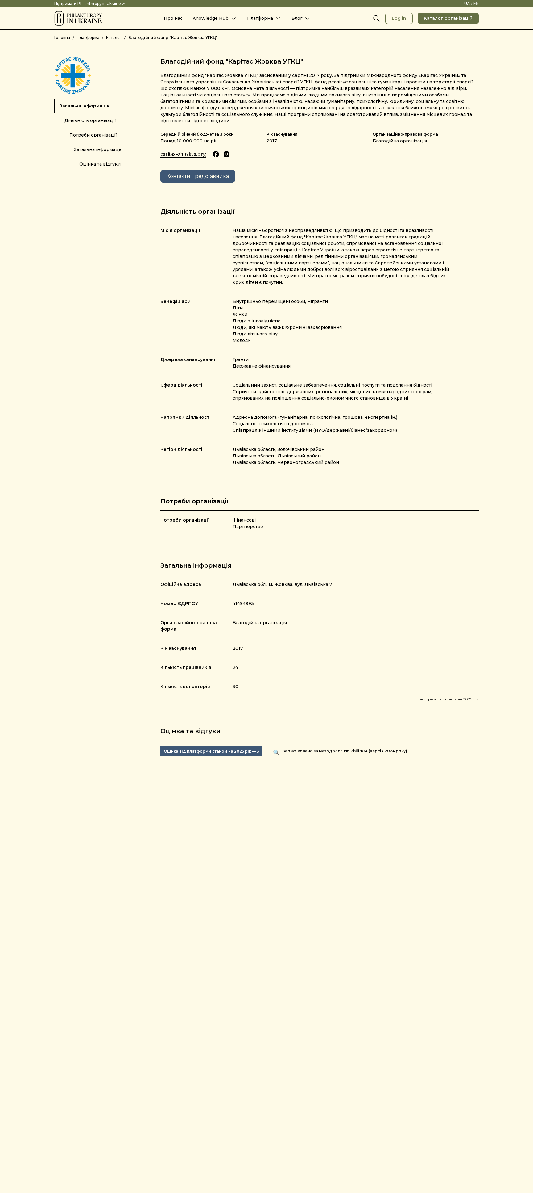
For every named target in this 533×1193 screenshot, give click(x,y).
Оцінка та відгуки (100, 164)
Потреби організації (93, 135)
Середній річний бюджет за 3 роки (197, 134)
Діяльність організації (90, 120)
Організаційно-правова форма (405, 134)
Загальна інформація (84, 106)
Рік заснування (281, 134)
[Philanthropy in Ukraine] (78, 18)
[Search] (376, 18)
